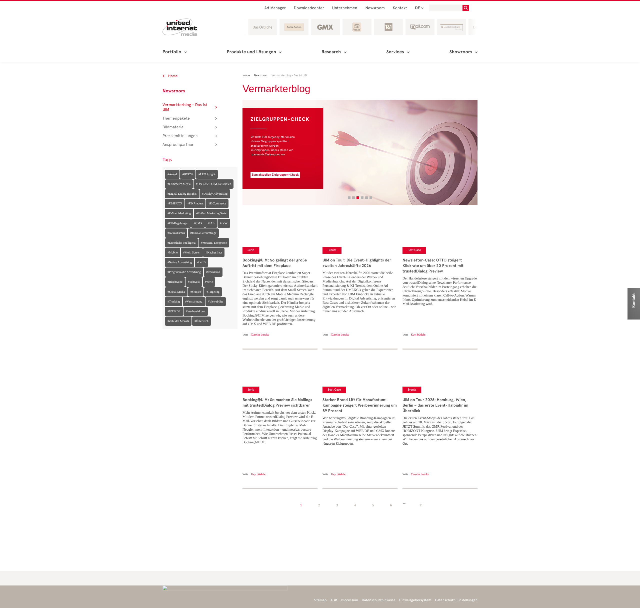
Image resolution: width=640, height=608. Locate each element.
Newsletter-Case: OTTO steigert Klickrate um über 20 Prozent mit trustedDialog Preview (433, 266)
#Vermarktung (193, 301)
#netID (201, 262)
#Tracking (174, 301)
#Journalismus (176, 233)
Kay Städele (258, 474)
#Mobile (173, 252)
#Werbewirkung (195, 311)
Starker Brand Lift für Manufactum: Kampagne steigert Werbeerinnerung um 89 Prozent (359, 405)
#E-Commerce (217, 203)
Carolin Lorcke (260, 334)
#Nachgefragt (214, 252)
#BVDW (187, 174)
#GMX (198, 223)
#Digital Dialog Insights (182, 193)
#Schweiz (194, 281)
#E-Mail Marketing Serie (211, 213)
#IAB (211, 223)
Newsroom (375, 8)
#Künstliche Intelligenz (182, 242)
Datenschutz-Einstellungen (456, 600)
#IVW (224, 223)
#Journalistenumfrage (203, 233)
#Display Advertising (215, 193)
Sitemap (320, 600)
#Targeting (213, 291)
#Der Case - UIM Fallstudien (213, 184)
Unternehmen (345, 8)
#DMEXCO (175, 203)
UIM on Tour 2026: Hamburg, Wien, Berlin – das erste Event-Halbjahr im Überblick (435, 405)
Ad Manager (275, 8)
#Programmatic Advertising (184, 272)
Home (172, 76)
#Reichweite (175, 281)
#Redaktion (213, 272)
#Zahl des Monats (178, 321)
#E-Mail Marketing (179, 213)
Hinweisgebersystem (415, 600)
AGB (333, 600)
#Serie (209, 281)
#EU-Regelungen (178, 223)
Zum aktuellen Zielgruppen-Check (275, 175)
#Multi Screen (191, 252)
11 (420, 505)
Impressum (349, 600)
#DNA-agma (195, 203)
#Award (172, 174)
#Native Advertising (180, 262)
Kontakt (400, 8)
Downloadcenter (309, 8)
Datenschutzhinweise (378, 600)
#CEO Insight (206, 174)
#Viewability (216, 301)
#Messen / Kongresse (214, 242)
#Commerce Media (179, 184)
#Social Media (176, 291)
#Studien (195, 291)
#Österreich (201, 321)
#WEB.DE (174, 311)
